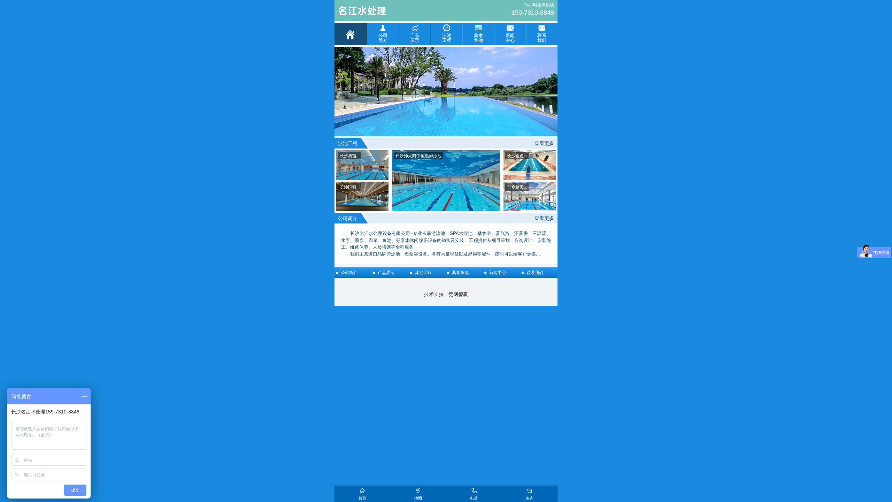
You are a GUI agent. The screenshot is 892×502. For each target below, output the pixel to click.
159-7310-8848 (533, 12)
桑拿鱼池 (460, 272)
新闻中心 (497, 272)
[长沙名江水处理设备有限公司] (393, 11)
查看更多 (544, 143)
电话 (474, 498)
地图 (418, 498)
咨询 (529, 498)
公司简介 (349, 272)
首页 (362, 498)
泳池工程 (423, 272)
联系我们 (534, 272)
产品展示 (386, 272)
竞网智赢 (458, 294)
